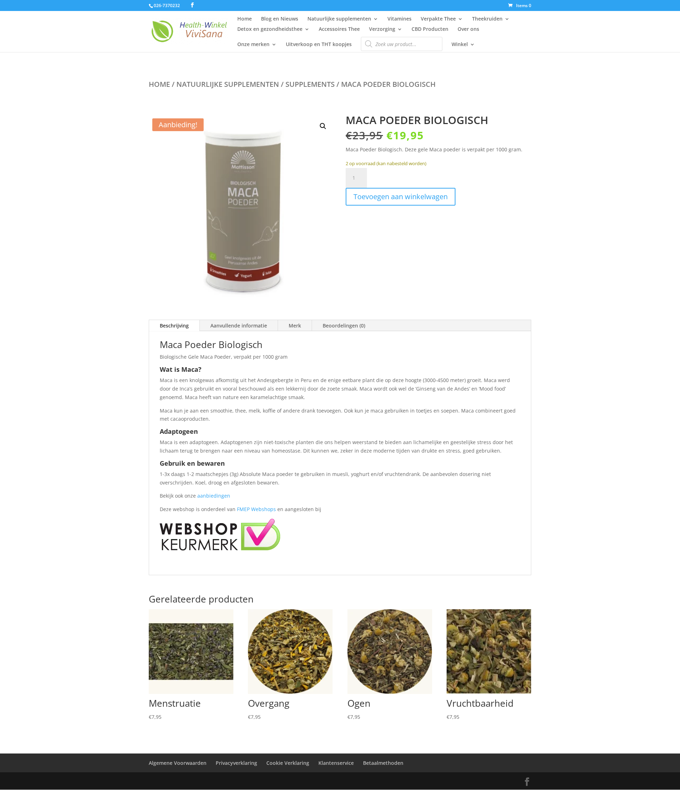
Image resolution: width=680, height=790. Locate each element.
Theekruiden (487, 19)
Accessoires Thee (339, 29)
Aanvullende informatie (238, 325)
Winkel (460, 44)
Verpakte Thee (438, 19)
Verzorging (382, 29)
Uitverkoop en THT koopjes (319, 44)
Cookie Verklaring (287, 763)
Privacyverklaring (236, 763)
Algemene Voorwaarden (177, 763)
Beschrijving (174, 325)
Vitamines (399, 19)
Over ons (468, 29)
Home (244, 19)
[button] (323, 126)
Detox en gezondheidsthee (269, 29)
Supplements (310, 84)
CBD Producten (430, 29)
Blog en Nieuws (279, 19)
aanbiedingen (213, 495)
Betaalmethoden (383, 763)
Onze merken (253, 44)
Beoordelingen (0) (344, 325)
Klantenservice (336, 763)
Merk (295, 325)
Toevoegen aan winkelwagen (400, 196)
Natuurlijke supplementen (339, 19)
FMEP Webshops (256, 509)
